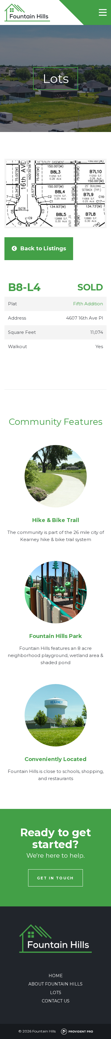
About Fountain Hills (55, 984)
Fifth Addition (88, 303)
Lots (55, 992)
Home (56, 975)
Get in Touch (55, 878)
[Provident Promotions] (75, 1031)
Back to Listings (43, 248)
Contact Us (56, 1001)
